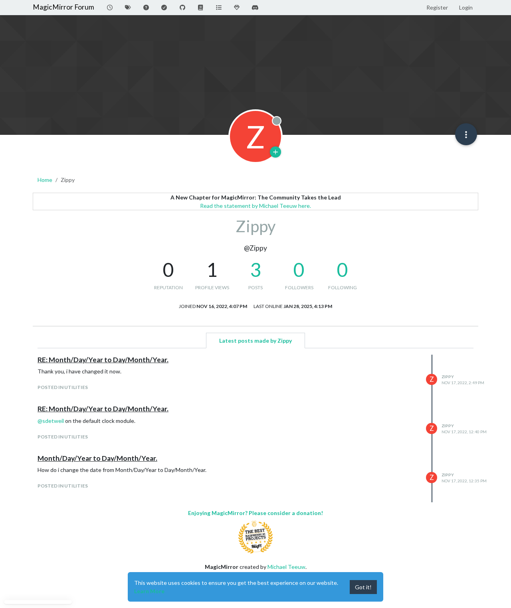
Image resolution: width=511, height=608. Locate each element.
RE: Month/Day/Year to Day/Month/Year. (103, 359)
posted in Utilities (63, 387)
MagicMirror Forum (63, 7)
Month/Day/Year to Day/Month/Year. (97, 458)
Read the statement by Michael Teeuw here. (255, 205)
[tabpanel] (255, 428)
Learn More (149, 591)
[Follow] (275, 152)
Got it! (363, 587)
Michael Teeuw (286, 566)
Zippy (448, 376)
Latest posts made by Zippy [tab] (255, 340)
